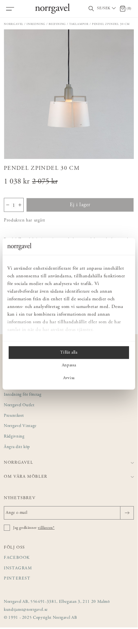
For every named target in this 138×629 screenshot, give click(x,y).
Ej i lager (80, 204)
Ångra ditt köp (17, 447)
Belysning (57, 24)
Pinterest (17, 579)
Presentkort (14, 416)
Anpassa (69, 365)
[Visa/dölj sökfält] (91, 9)
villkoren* (46, 528)
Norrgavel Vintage (20, 426)
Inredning (36, 24)
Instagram (18, 568)
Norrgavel (13, 24)
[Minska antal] (7, 205)
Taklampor (79, 24)
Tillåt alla (68, 352)
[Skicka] (127, 513)
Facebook (17, 558)
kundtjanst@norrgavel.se (26, 610)
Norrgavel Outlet (19, 405)
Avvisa (69, 378)
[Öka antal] (19, 205)
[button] (69, 94)
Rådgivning (14, 437)
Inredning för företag (23, 395)
